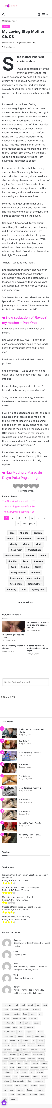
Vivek (16, 963)
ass (13, 533)
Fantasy (20, 1036)
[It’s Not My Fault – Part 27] (9, 838)
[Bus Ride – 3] (9, 780)
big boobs (35, 1009)
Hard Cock (34, 1050)
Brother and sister (19, 1018)
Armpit (30, 1005)
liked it (12, 1063)
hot (5, 1054)
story (12, 1090)
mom (44, 555)
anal (23, 1005)
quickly (6, 1081)
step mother (35, 578)
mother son (8, 1072)
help (43, 1050)
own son (7, 1077)
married (35, 1063)
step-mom (16, 584)
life (5, 1063)
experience (30, 1032)
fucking (31, 1045)
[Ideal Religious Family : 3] (9, 791)
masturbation (13, 555)
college (27, 1023)
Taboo (29, 1090)
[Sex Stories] (10, 6)
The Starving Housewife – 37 (18, 501)
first (5, 1041)
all (17, 1005)
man (26, 1063)
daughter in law (9, 1032)
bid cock (25, 1009)
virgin (12, 1094)
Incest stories (38, 1054)
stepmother (35, 584)
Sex (14, 567)
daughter (30, 1027)
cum (15, 1027)
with (5, 1099)
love (19, 1063)
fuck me (41, 1045)
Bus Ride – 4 (24, 799)
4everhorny (8, 1005)
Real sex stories (18, 1081)
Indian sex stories (18, 1059)
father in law (39, 1036)
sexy (38, 567)
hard (24, 1050)
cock (10, 538)
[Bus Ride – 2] (9, 768)
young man (38, 589)
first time (26, 1041)
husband (13, 1054)
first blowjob (14, 1041)
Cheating (32, 1018)
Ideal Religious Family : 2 (30, 753)
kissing (41, 1059)
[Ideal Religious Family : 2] (9, 756)
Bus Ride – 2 (24, 764)
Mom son (34, 1068)
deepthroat (26, 538)
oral (26, 561)
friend (41, 1041)
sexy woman (19, 572)
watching (33, 1094)
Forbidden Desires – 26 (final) (16, 916)
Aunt (45, 1005)
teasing (12, 589)
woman (13, 1099)
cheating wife (9, 1023)
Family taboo (8, 1036)
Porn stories (25, 1077)
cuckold (7, 1027)
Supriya (17, 940)
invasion (31, 1059)
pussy (44, 1077)
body (25, 1014)
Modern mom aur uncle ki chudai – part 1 (21, 887)
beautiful (15, 1009)
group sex (7, 1050)
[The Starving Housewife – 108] (13, 626)
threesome (39, 1090)
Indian (6, 1059)
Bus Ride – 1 (24, 741)
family (14, 544)
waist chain (21, 1094)
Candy (16, 987)
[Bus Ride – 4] (9, 803)
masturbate (35, 550)
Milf (5, 1068)
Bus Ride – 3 (24, 776)
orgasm (39, 561)
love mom (17, 550)
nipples (24, 1072)
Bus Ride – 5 (24, 811)
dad (21, 1027)
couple (36, 1023)
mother (14, 561)
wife (42, 1094)
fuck (39, 544)
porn (15, 1077)
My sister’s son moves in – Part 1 (17, 897)
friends (6, 1045)
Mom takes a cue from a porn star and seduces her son (38, 624)
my (17, 1072)
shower (36, 572)
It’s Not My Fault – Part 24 (30, 823)
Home (7, 21)
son (5, 1090)
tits (24, 589)
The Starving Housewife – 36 (18, 506)
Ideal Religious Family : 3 (30, 788)
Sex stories (8, 1086)
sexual (25, 567)
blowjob (17, 1014)
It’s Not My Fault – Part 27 (30, 835)
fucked (22, 1045)
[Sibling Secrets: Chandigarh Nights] (9, 733)
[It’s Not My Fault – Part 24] (9, 826)
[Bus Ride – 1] (9, 744)
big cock (7, 1014)
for (34, 1041)
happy (17, 1050)
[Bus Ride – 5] (9, 815)
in (20, 1054)
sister (42, 1086)
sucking (20, 1090)
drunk (41, 538)
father (27, 544)
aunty (6, 1009)
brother (6, 1018)
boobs (33, 1014)
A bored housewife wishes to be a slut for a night (37, 648)
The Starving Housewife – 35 (18, 511)
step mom (16, 578)
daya (21, 1032)
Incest (14, 21)
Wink (15, 975)
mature (31, 555)
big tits (24, 533)
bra (40, 1014)
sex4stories (39, 1081)
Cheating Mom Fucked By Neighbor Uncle (21, 907)
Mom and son (22, 1068)
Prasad (35, 1077)
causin (38, 533)
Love (15, 952)
